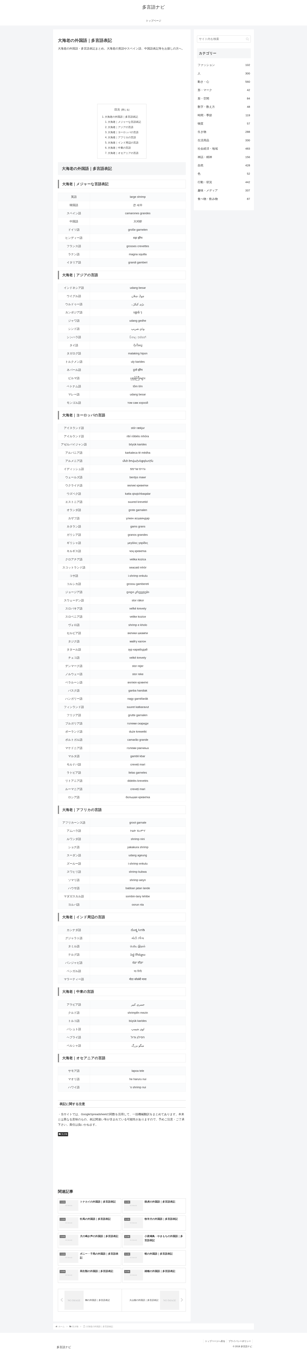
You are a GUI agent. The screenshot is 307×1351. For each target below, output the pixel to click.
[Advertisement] (122, 77)
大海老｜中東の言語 (119, 147)
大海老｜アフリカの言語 (122, 137)
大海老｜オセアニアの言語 (123, 152)
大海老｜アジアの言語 (120, 127)
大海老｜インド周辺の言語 (123, 142)
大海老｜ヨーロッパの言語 (123, 132)
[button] (247, 39)
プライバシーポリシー (239, 1341)
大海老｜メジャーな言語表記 (124, 121)
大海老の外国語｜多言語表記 (121, 116)
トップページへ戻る (215, 1341)
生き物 (64, 1134)
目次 (117, 109)
